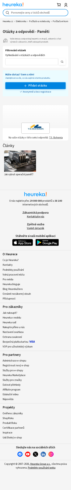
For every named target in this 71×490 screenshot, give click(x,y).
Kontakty (8, 265)
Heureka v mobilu (12, 318)
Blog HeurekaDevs (13, 289)
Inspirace (7, 432)
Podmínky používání (13, 270)
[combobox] (35, 12)
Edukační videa (10, 394)
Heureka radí (9, 322)
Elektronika (21, 21)
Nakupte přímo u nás (14, 327)
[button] (31, 61)
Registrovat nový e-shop (16, 365)
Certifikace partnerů (13, 428)
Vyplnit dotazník (35, 228)
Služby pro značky (12, 380)
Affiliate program (11, 389)
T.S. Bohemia (56, 137)
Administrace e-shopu (14, 361)
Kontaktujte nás (35, 216)
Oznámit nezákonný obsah (17, 294)
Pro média (8, 279)
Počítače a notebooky (39, 21)
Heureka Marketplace (14, 375)
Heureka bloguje (11, 284)
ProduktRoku (10, 423)
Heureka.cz (8, 21)
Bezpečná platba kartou (15, 342)
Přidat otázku (37, 86)
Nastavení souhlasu (13, 332)
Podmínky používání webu (41, 468)
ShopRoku (8, 418)
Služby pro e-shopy (13, 370)
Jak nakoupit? (10, 313)
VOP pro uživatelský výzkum (18, 346)
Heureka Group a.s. (40, 464)
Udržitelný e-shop (12, 437)
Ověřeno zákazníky (13, 413)
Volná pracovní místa (13, 275)
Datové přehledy (12, 385)
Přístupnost (9, 299)
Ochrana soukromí (12, 337)
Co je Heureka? (11, 260)
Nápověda (8, 399)
